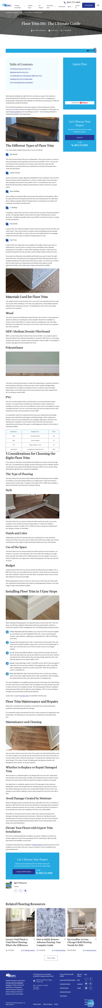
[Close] (93, 481)
